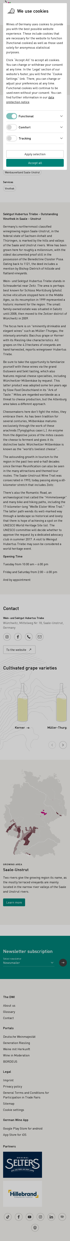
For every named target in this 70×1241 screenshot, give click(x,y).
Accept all (35, 163)
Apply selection (35, 154)
